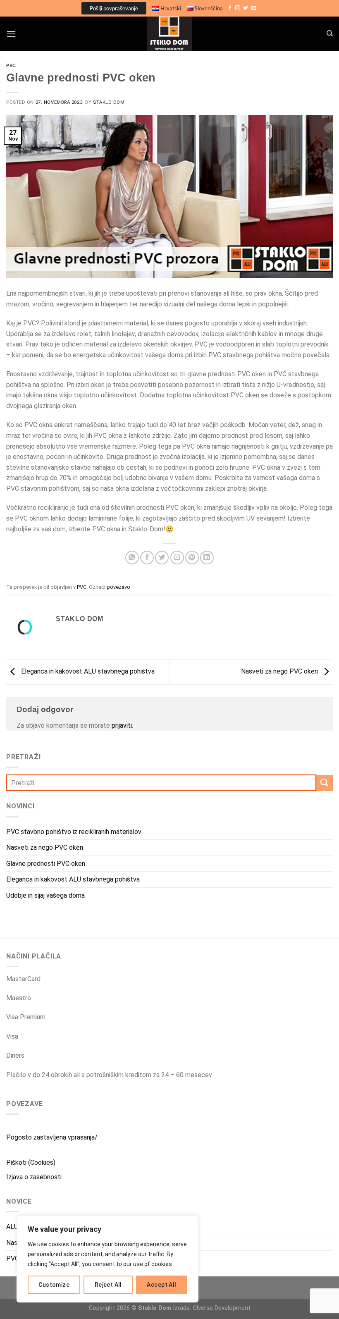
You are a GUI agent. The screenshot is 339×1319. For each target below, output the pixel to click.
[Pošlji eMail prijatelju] (177, 557)
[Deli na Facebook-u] (147, 557)
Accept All (161, 1284)
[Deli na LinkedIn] (207, 557)
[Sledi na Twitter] (245, 8)
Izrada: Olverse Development (212, 1308)
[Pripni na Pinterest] (192, 557)
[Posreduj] (324, 783)
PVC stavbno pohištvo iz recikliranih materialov (73, 832)
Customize (53, 1284)
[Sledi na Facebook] (229, 8)
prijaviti (122, 725)
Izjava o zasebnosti (34, 1177)
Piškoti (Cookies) (30, 1162)
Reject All (108, 1284)
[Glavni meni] (11, 34)
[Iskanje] (330, 33)
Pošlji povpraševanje (114, 8)
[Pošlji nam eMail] (253, 8)
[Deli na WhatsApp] (132, 557)
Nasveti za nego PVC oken (280, 671)
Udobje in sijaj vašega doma (45, 895)
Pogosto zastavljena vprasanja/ (52, 1137)
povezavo (118, 587)
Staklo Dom (109, 102)
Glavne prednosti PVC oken (45, 863)
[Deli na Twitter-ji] (162, 557)
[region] (107, 1259)
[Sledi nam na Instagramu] (237, 8)
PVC (11, 65)
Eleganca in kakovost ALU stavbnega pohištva (87, 671)
